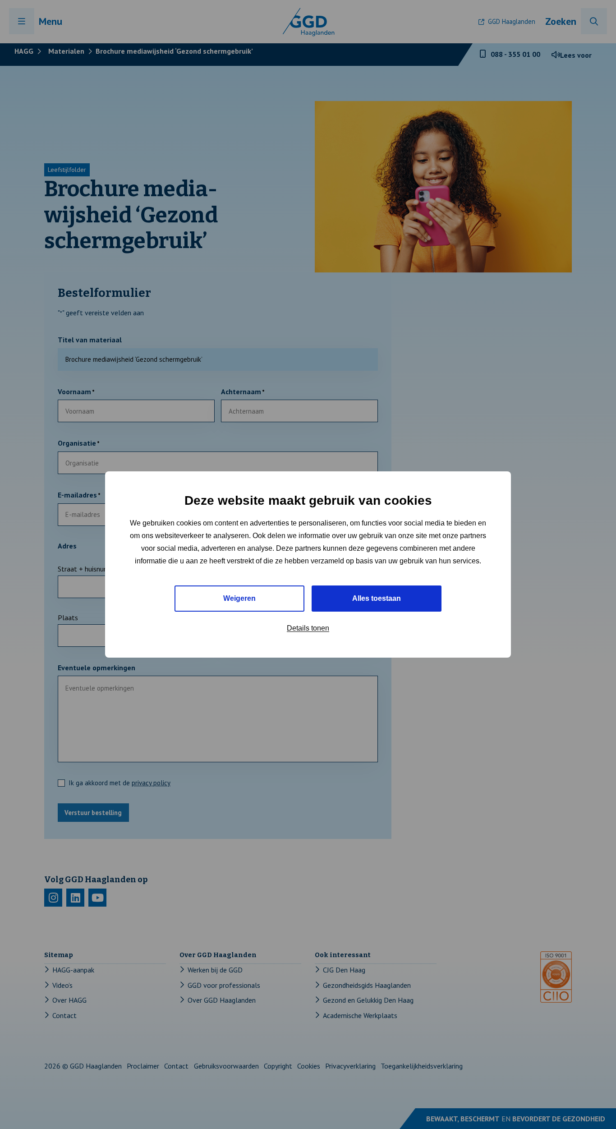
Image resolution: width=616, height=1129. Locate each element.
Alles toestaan (376, 598)
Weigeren (239, 598)
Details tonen (308, 628)
